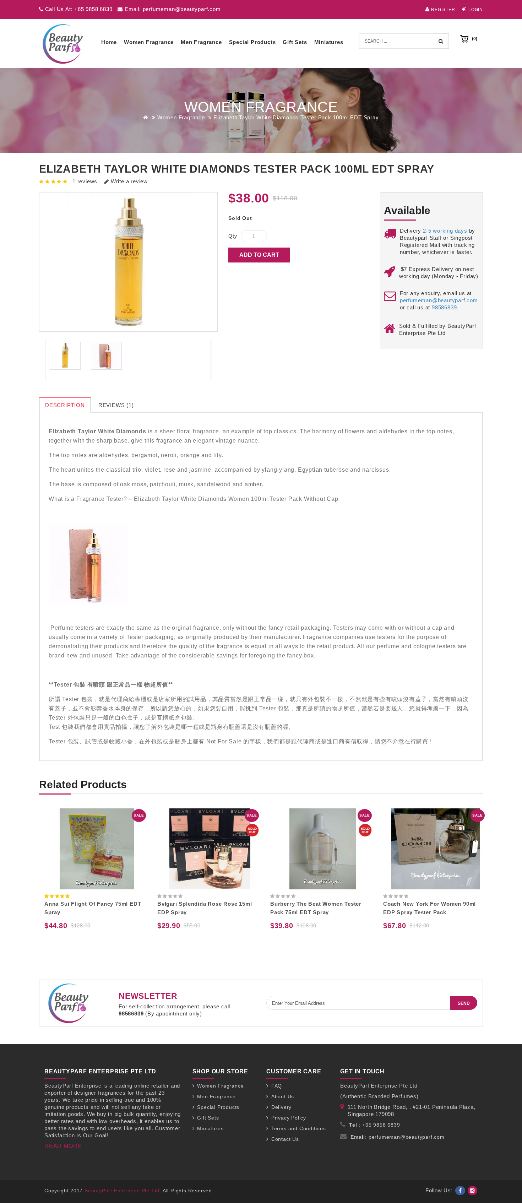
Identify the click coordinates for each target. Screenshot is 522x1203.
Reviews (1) (116, 405)
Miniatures (328, 42)
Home (109, 42)
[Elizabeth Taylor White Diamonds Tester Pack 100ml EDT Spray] (65, 356)
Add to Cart (259, 255)
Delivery (281, 1107)
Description (65, 405)
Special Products (252, 42)
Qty (232, 236)
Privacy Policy (288, 1118)
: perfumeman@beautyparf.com (397, 1137)
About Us (282, 1096)
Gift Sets (295, 42)
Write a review (128, 181)
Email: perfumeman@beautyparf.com (172, 9)
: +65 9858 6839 (374, 1125)
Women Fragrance (149, 42)
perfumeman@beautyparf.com (439, 300)
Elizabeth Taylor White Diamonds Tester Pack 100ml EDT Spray (296, 117)
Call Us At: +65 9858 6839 (78, 9)
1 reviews (84, 181)
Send (464, 1003)
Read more (63, 1146)
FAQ (276, 1086)
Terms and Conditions (298, 1128)
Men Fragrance (201, 42)
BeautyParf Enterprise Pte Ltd (122, 1190)
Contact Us (285, 1139)
